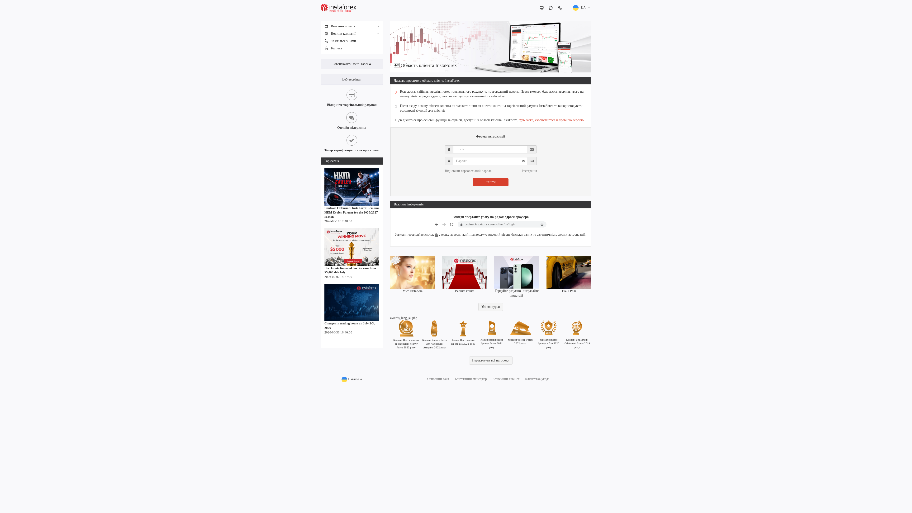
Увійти (491, 182)
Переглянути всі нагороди (490, 360)
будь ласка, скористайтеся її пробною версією (551, 120)
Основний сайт (438, 379)
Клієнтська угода (537, 379)
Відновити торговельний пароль (468, 171)
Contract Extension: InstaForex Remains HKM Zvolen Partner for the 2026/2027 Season (351, 212)
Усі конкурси (490, 307)
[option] (491, 46)
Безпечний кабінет (506, 379)
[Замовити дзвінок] (560, 8)
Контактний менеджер (471, 379)
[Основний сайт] (542, 8)
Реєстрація (529, 171)
